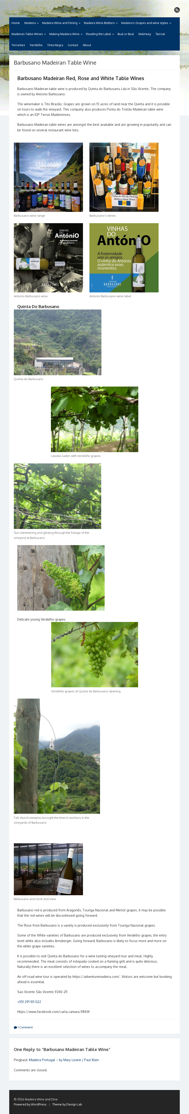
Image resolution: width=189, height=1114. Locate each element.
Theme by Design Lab (67, 1104)
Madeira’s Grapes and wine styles (144, 23)
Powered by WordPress (30, 1104)
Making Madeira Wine (64, 34)
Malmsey (145, 34)
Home (16, 23)
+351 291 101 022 (29, 1002)
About (87, 45)
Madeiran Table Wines (27, 34)
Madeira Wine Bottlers (99, 23)
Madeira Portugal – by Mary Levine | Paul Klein (64, 1060)
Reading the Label (98, 34)
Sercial (160, 34)
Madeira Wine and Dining (59, 23)
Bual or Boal (126, 34)
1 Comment (25, 1027)
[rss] (177, 10)
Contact (73, 45)
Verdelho (36, 45)
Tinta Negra (55, 45)
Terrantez (18, 45)
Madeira (30, 23)
